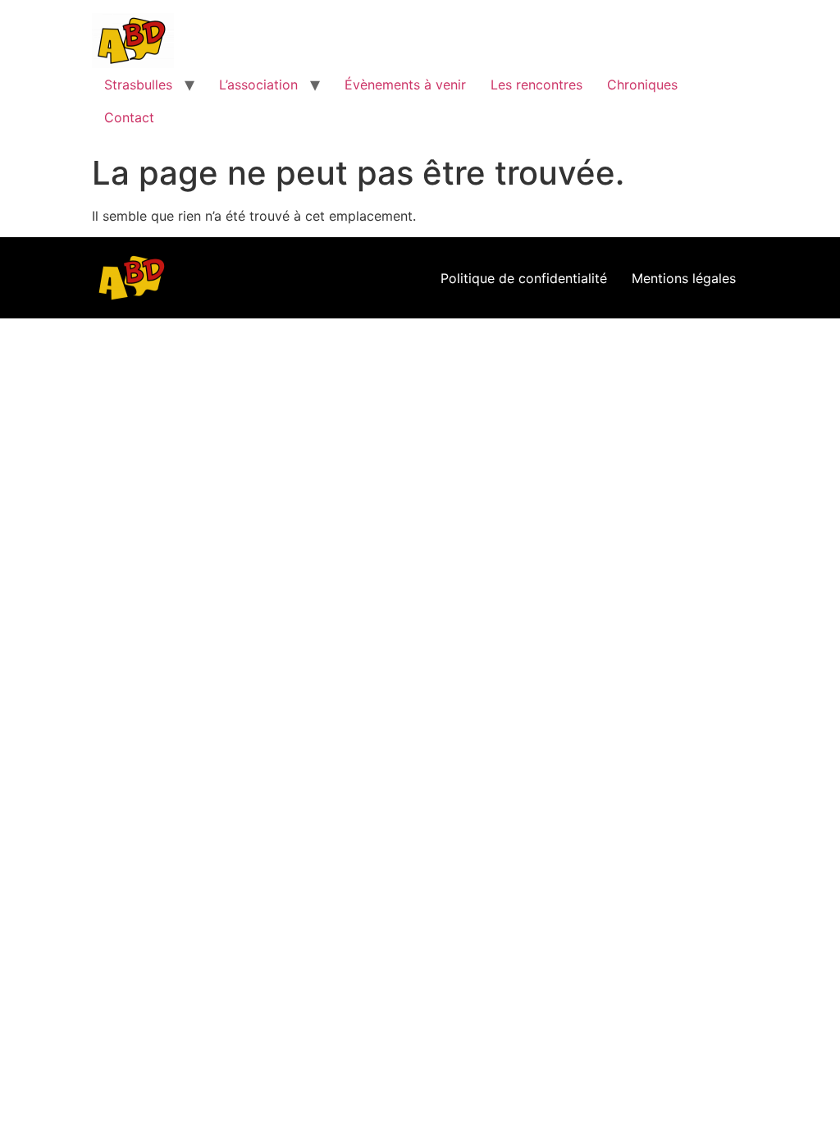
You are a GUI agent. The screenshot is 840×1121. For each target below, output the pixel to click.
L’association (258, 84)
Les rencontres (536, 84)
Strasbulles (138, 84)
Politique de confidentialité (524, 278)
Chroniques (642, 84)
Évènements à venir (405, 84)
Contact (129, 117)
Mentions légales (684, 278)
